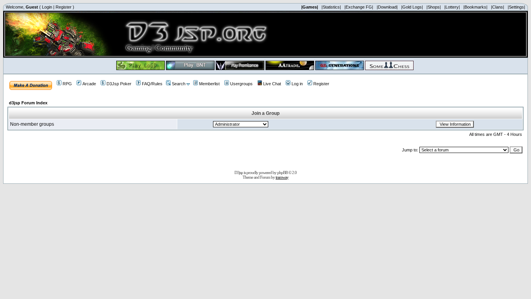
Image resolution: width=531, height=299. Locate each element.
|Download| (387, 7)
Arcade (89, 83)
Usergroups (241, 83)
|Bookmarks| (475, 7)
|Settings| (516, 7)
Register (64, 7)
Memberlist (209, 83)
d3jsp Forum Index (28, 102)
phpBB (282, 172)
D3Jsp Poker (119, 83)
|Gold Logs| (412, 7)
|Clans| (497, 7)
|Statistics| (331, 7)
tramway (282, 177)
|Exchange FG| (358, 7)
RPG (67, 83)
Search (178, 83)
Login (47, 7)
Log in (297, 83)
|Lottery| (452, 7)
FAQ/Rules (152, 83)
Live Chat (272, 83)
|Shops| (433, 7)
